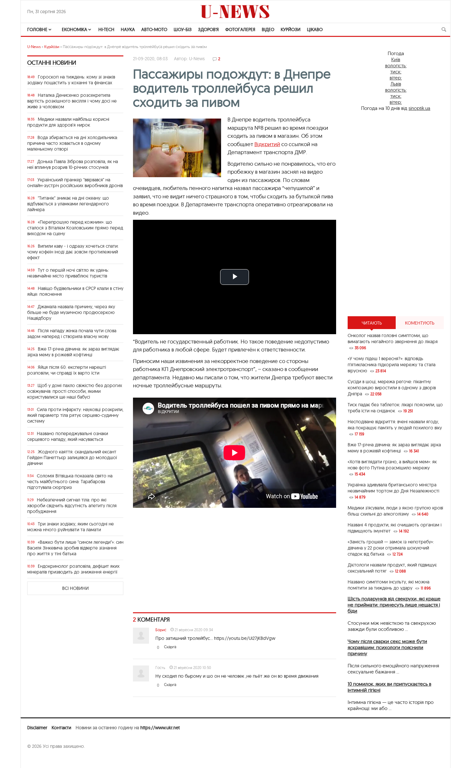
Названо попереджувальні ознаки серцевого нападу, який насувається (67, 436)
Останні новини (51, 62)
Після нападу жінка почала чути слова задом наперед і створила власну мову (71, 333)
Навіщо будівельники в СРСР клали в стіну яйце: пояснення (75, 291)
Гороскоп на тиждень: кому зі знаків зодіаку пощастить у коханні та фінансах (71, 80)
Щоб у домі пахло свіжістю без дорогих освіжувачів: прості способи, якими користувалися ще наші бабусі (74, 391)
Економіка (74, 29)
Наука (128, 29)
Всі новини (75, 588)
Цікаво (315, 29)
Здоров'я (208, 29)
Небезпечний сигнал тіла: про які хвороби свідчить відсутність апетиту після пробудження (72, 505)
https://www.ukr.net (160, 728)
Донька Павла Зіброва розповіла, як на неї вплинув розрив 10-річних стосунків (72, 164)
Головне (37, 29)
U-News (34, 46)
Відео (268, 29)
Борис (160, 629)
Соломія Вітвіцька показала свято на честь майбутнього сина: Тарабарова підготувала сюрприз (69, 481)
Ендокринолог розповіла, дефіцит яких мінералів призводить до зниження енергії (73, 569)
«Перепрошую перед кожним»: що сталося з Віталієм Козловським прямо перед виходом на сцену (75, 227)
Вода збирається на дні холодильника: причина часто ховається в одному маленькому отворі (72, 143)
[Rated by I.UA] (41, 759)
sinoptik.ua (419, 108)
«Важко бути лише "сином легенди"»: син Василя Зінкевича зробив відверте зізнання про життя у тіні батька (75, 548)
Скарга (170, 646)
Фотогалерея (240, 29)
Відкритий (267, 144)
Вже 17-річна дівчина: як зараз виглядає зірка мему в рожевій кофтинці (73, 352)
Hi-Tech (106, 29)
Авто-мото (154, 29)
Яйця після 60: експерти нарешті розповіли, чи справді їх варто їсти (66, 370)
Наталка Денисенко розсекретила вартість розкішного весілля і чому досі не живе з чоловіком (72, 101)
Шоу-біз (183, 29)
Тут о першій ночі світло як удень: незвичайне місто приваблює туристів (68, 273)
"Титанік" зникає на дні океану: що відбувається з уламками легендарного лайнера (68, 203)
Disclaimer (37, 728)
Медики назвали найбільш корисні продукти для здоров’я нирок (68, 122)
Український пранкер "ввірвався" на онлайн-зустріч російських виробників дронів (75, 182)
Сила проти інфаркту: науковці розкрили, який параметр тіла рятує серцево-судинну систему (75, 415)
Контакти (61, 728)
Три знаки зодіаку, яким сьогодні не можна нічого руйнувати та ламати (70, 527)
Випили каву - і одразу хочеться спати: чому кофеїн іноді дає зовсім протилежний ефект (73, 251)
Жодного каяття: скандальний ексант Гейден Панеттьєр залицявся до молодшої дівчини (72, 457)
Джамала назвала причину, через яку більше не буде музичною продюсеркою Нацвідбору (71, 312)
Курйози (291, 29)
